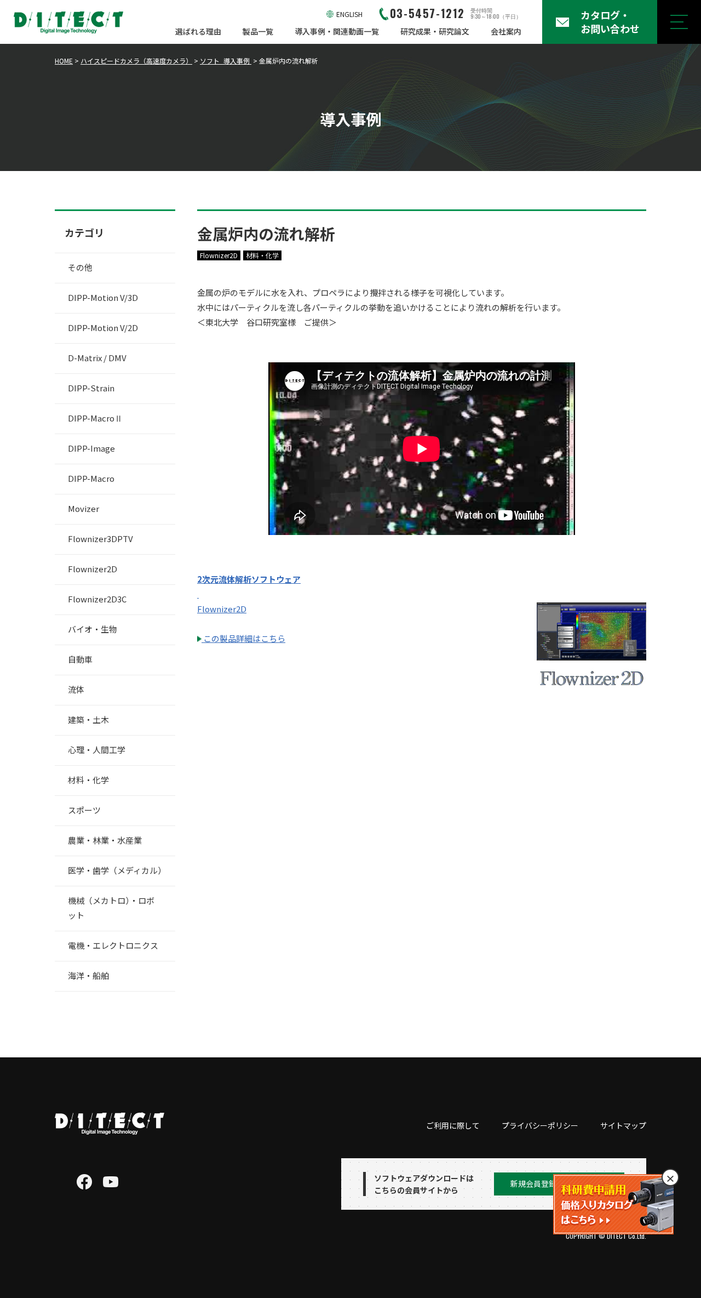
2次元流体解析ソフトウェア (249, 579)
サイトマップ (623, 1125)
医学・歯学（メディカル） (117, 870)
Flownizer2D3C (97, 599)
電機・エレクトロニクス (113, 945)
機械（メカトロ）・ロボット (111, 908)
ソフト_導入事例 (225, 60)
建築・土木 (88, 719)
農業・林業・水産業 (105, 840)
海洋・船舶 (88, 975)
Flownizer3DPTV (100, 538)
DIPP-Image (91, 448)
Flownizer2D (219, 255)
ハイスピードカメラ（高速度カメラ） (136, 60)
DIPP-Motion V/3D (103, 297)
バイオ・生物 (92, 629)
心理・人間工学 (96, 749)
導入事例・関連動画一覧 (337, 31)
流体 (76, 689)
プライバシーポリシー (540, 1125)
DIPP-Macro (91, 478)
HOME (64, 60)
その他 (80, 267)
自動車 (80, 659)
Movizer (83, 508)
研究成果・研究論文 (434, 31)
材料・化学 (262, 255)
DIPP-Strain (91, 388)
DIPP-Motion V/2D (103, 327)
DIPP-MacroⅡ (95, 418)
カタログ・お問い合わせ (610, 22)
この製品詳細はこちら (243, 638)
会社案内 (506, 31)
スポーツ (84, 810)
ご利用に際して (453, 1125)
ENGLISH (349, 14)
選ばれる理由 (198, 31)
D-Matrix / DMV (97, 357)
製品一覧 (258, 31)
